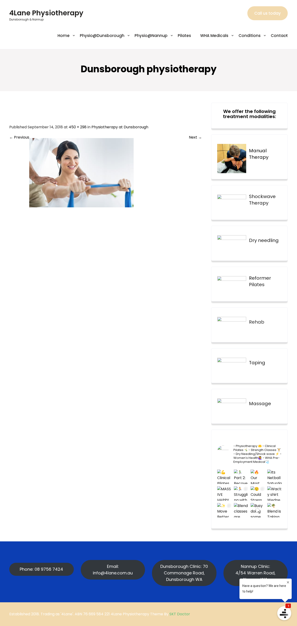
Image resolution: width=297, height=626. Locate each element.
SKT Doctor (179, 614)
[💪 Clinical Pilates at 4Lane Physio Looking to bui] (224, 477)
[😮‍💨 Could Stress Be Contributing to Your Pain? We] (258, 493)
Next (195, 137)
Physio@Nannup (151, 35)
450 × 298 (78, 127)
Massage (260, 403)
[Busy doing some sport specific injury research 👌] (258, 510)
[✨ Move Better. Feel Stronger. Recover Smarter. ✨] (224, 510)
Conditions (250, 35)
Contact (279, 35)
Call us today (267, 13)
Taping (257, 362)
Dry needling (264, 240)
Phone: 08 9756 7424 (41, 569)
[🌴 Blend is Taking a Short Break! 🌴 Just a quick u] (274, 510)
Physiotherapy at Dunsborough (119, 127)
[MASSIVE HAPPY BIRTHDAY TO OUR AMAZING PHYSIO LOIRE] (224, 493)
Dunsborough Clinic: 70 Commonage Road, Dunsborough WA (184, 572)
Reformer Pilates (260, 281)
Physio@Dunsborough (102, 35)
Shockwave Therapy (262, 199)
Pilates (184, 35)
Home (64, 35)
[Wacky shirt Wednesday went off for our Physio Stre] (274, 493)
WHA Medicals (214, 35)
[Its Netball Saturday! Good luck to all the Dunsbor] (274, 477)
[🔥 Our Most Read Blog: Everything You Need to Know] (258, 477)
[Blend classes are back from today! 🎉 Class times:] (241, 510)
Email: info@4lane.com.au (113, 569)
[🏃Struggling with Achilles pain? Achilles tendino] (241, 493)
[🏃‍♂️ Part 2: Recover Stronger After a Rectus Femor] (241, 477)
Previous (19, 137)
